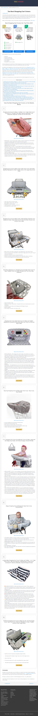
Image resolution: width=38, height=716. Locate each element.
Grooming (12, 694)
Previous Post (7, 683)
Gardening (12, 693)
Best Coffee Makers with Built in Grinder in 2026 (4, 693)
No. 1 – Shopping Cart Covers (28, 673)
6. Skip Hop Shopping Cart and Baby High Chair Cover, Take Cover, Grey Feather (15, 92)
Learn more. (33, 20)
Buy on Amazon (19, 158)
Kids (11, 696)
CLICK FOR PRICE (8, 51)
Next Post (31, 683)
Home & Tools (12, 695)
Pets (11, 697)
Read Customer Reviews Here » (19, 138)
